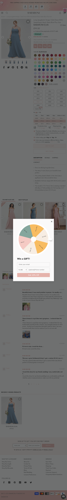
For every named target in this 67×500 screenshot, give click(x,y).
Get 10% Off (33, 275)
